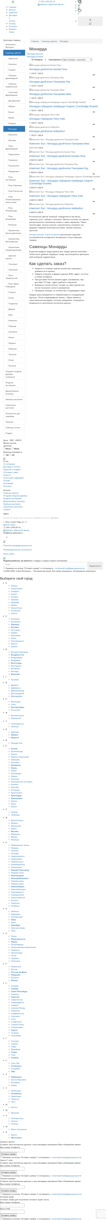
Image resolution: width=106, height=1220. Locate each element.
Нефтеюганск (17, 861)
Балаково (15, 618)
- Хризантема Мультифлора (12, 240)
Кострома (15, 789)
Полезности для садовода (13, 414)
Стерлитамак (17, 1027)
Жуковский (16, 718)
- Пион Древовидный (12, 147)
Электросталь (17, 1118)
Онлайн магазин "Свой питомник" (44, 234)
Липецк (14, 812)
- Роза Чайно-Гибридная (12, 285)
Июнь (16, 448)
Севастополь (17, 999)
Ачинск (14, 613)
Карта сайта (8, 553)
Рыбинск (15, 977)
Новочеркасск (17, 892)
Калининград (17, 751)
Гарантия (13, 12)
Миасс (14, 828)
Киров (13, 770)
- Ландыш (11, 123)
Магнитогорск (17, 820)
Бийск (13, 638)
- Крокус (10, 117)
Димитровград (17, 690)
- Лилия (10, 337)
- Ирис (9, 314)
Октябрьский (16, 916)
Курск (13, 803)
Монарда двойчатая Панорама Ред (49, 81)
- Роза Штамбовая (11, 217)
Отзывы (12, 23)
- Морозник (11, 134)
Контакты (13, 26)
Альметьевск (16, 588)
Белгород (15, 629)
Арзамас (15, 599)
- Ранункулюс (12, 165)
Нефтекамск (16, 858)
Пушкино (15, 958)
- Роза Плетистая (14, 191)
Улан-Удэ (15, 1063)
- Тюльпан (11, 354)
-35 (7, 454)
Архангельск (16, 607)
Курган (14, 800)
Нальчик (14, 850)
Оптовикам (8, 483)
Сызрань (15, 1032)
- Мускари (11, 140)
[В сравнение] (94, 74)
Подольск (15, 949)
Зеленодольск (17, 723)
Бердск (14, 632)
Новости (7, 474)
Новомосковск (17, 881)
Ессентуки (15, 709)
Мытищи (15, 839)
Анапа (14, 594)
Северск (14, 1005)
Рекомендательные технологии (17, 549)
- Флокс (10, 360)
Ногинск (14, 900)
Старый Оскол (17, 1024)
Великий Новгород (19, 651)
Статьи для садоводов (13, 477)
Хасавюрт (15, 1082)
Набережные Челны (20, 845)
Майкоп (14, 823)
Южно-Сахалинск (19, 1129)
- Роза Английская (11, 178)
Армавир (15, 602)
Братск (14, 643)
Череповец (16, 1096)
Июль (8, 448)
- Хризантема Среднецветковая (14, 248)
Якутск (14, 1134)
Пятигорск (15, 961)
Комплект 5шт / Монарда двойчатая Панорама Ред (58, 168)
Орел (13, 922)
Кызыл (14, 806)
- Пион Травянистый (11, 276)
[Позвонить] (79, 1)
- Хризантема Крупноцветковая (13, 231)
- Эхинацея (11, 264)
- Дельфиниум (13, 100)
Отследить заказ (10, 472)
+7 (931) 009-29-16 (46, 1)
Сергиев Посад (18, 1007)
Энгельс (14, 1123)
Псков (13, 955)
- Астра (10, 297)
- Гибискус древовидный (12, 76)
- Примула (11, 348)
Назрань (15, 847)
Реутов (14, 969)
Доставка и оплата (11, 466)
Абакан (14, 585)
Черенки (9, 421)
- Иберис (10, 106)
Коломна (15, 778)
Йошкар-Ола (16, 743)
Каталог (12, 9)
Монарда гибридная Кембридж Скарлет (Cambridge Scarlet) (63, 106)
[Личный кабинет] (79, 7)
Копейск (14, 784)
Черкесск (15, 1098)
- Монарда (11, 128)
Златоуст (15, 726)
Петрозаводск (17, 944)
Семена (6, 509)
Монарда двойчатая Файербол (47, 131)
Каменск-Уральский (20, 756)
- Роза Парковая (14, 185)
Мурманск (15, 834)
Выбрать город (13, 30)
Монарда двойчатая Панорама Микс (50, 94)
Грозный (15, 679)
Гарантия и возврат (12, 469)
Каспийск (15, 762)
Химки (14, 1085)
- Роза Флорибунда (11, 209)
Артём (14, 605)
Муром (14, 836)
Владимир (15, 660)
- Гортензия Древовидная (12, 93)
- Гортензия (12, 269)
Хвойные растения (14, 399)
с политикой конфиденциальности (69, 568)
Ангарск (14, 596)
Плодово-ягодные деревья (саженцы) (14, 374)
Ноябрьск (15, 905)
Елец (13, 704)
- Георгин (11, 292)
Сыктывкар (16, 1035)
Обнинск (15, 911)
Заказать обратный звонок (17, 530)
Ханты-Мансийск (18, 1079)
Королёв (15, 787)
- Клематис (11, 320)
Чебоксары (16, 1090)
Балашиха (15, 621)
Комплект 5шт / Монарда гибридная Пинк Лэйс (56, 195)
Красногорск (16, 792)
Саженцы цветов (13, 52)
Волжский (15, 668)
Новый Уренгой (18, 897)
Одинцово (15, 914)
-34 (12, 454)
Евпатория (16, 701)
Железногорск (17, 715)
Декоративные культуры (12, 392)
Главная (12, 7)
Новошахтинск (17, 894)
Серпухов (15, 1010)
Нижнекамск (16, 867)
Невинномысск (17, 856)
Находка (15, 853)
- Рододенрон (12, 171)
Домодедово (16, 696)
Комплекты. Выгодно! (11, 45)
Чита (13, 1101)
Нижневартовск (18, 864)
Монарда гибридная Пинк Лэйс (47, 118)
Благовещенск (17, 640)
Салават (15, 985)
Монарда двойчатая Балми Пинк (48, 69)
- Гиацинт (11, 69)
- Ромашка (11, 224)
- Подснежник (12, 154)
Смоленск (15, 1016)
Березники (16, 635)
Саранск (15, 994)
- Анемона (11, 64)
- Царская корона (11, 257)
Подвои (9, 433)
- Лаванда (11, 326)
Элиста (14, 1121)
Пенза (14, 936)
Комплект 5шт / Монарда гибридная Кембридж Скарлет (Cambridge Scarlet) (61, 182)
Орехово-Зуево (18, 927)
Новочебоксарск (18, 889)
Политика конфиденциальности (17, 545)
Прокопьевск (16, 952)
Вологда (14, 671)
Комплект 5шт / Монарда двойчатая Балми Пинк (57, 156)
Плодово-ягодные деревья (15, 495)
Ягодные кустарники (10, 384)
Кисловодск (16, 773)
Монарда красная (35, 53)
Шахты (14, 1107)
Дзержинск (16, 687)
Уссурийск (15, 1068)
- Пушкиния (12, 160)
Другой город (9, 524)
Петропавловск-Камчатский (23, 947)
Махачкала (16, 825)
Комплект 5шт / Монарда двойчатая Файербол (56, 208)
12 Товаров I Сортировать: (46, 59)
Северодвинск (17, 1002)
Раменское (16, 966)
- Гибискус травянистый (11, 85)
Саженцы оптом (13, 427)
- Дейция (10, 309)
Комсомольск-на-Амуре (21, 781)
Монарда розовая (35, 56)
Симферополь (17, 1013)
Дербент (15, 685)
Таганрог (15, 1041)
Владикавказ (16, 657)
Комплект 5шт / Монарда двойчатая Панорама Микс (59, 143)
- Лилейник (11, 331)
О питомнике (9, 463)
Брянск (14, 646)
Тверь (13, 1046)
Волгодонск (16, 665)
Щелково (15, 1112)
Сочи (13, 1018)
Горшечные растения (11, 406)
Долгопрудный (17, 693)
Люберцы (15, 814)
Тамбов (14, 1043)
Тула (13, 1054)
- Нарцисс (11, 343)
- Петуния (11, 365)
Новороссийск (17, 883)
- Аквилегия (12, 58)
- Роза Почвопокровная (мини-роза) (13, 199)
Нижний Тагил (17, 872)
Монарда (64, 41)
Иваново (15, 732)
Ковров (14, 776)
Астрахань (15, 610)
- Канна (10, 112)
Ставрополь (16, 1021)
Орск (13, 930)
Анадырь (15, 591)
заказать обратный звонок (51, 4)
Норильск (15, 903)
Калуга (14, 754)
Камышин (15, 759)
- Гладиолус (12, 303)
